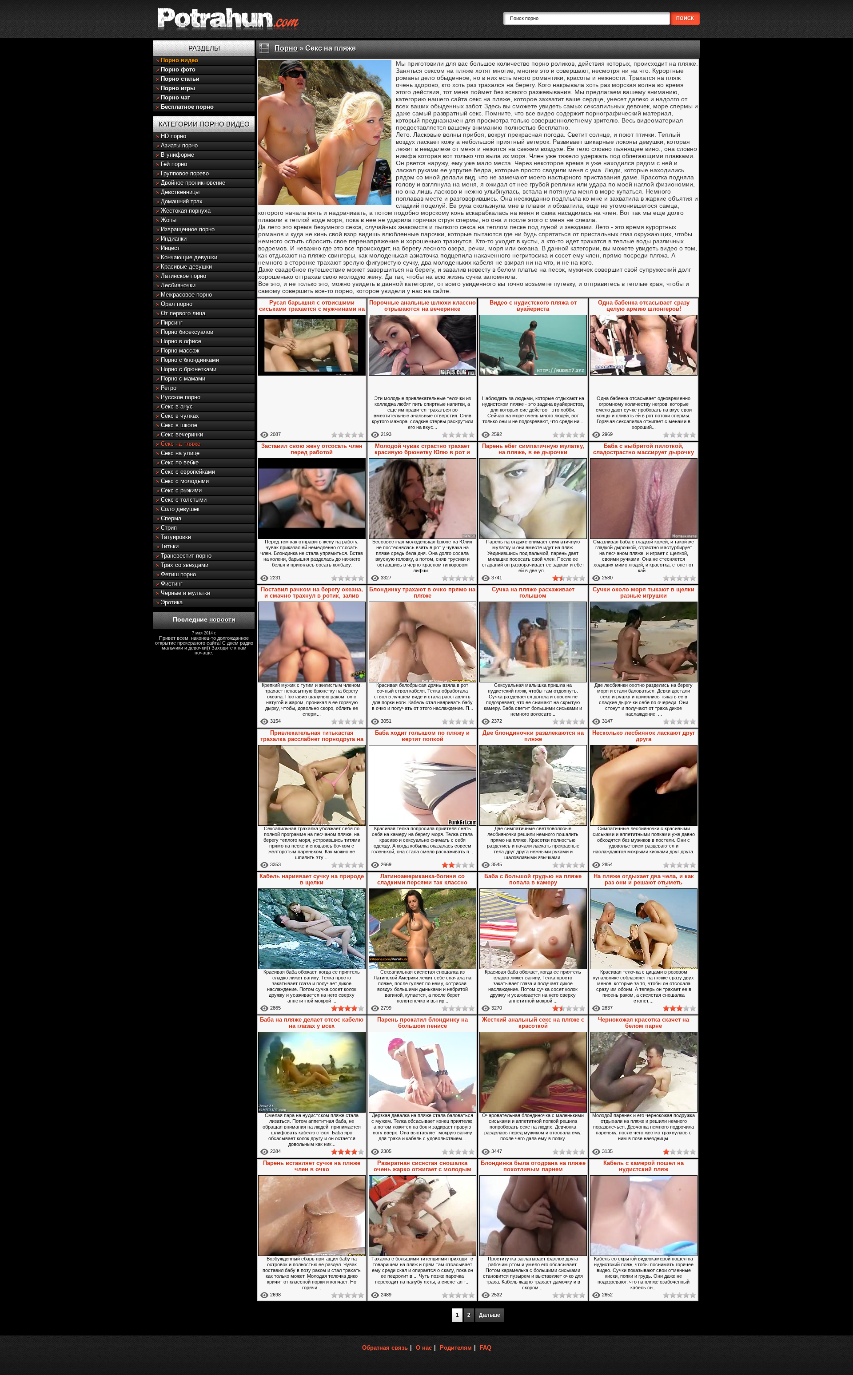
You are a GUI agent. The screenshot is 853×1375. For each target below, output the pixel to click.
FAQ (485, 1347)
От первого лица (183, 313)
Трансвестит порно (186, 555)
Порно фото (178, 69)
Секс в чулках (180, 415)
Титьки (170, 546)
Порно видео (179, 60)
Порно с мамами (183, 378)
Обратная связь (385, 1347)
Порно (286, 48)
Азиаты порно (179, 145)
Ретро (168, 387)
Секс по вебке (180, 462)
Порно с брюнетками (188, 369)
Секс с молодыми (185, 481)
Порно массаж (180, 350)
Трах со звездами (184, 565)
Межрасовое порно (186, 294)
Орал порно (176, 304)
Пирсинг (172, 322)
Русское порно (180, 397)
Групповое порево (185, 173)
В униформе (177, 154)
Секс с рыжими (181, 490)
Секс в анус (177, 406)
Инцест (170, 248)
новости (222, 619)
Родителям (456, 1347)
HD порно (173, 136)
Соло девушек (180, 509)
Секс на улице (180, 453)
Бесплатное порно (187, 106)
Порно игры (178, 88)
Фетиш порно (178, 574)
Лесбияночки (178, 285)
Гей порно (174, 164)
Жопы (168, 220)
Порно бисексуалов (187, 332)
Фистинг (172, 583)
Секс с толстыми (184, 499)
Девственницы (180, 192)
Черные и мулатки (185, 593)
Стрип (169, 527)
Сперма (171, 518)
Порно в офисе (181, 341)
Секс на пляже (180, 443)
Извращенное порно (188, 229)
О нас (424, 1347)
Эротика (172, 602)
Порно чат (175, 97)
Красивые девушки (186, 266)
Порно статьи (180, 78)
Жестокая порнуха (186, 210)
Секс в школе (179, 425)
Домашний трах (182, 201)
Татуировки (176, 537)
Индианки (174, 238)
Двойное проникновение (193, 182)
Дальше (489, 1315)
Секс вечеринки (182, 434)
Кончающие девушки (189, 257)
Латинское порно (183, 276)
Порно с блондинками (190, 360)
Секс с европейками (188, 471)
